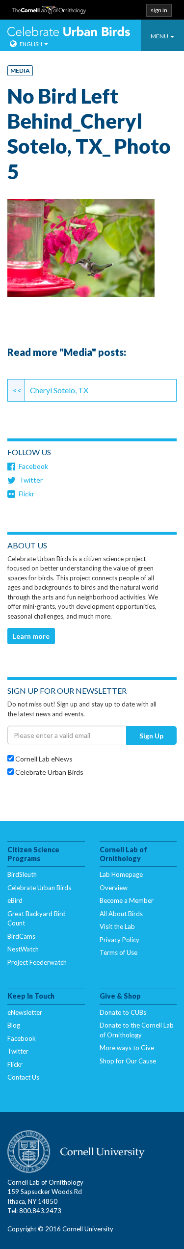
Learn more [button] (31, 636)
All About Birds (121, 914)
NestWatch (23, 949)
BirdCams (21, 936)
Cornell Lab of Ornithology (49, 13)
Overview (114, 888)
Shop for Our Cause (128, 1061)
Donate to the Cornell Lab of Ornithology (137, 1030)
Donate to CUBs (123, 1012)
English (31, 44)
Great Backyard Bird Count (36, 918)
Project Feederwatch (37, 962)
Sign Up (151, 736)
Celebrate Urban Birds (68, 32)
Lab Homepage (121, 874)
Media (20, 70)
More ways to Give (127, 1048)
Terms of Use (118, 952)
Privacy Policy (119, 940)
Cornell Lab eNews (43, 759)
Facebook (33, 466)
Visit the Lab (117, 926)
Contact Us (23, 1077)
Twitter (31, 480)
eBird (15, 900)
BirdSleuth (22, 874)
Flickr (26, 493)
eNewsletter (24, 1012)
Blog (13, 1025)
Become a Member (127, 900)
